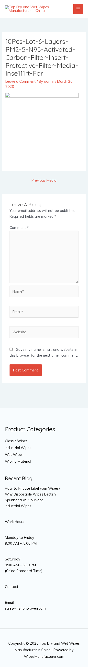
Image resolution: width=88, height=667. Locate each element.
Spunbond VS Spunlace (24, 500)
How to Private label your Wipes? (32, 488)
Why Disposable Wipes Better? (30, 494)
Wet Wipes (14, 454)
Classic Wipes (16, 441)
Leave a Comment (20, 81)
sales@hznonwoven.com (25, 608)
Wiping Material (18, 461)
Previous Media (44, 180)
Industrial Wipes (18, 447)
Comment (19, 227)
